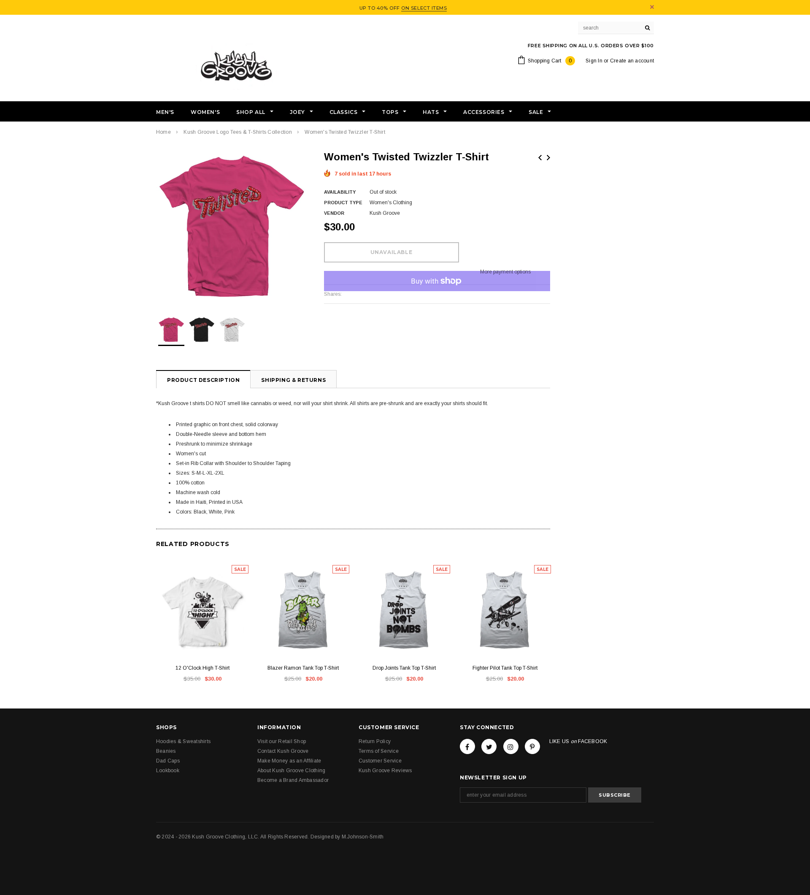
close (652, 7)
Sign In (594, 61)
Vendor (334, 213)
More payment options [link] (505, 272)
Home (163, 132)
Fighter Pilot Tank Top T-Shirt (504, 668)
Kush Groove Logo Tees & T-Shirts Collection (238, 132)
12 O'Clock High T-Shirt (203, 668)
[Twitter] (489, 746)
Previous (540, 157)
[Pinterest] (532, 746)
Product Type (343, 202)
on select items (424, 8)
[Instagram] (510, 746)
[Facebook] (467, 746)
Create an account (632, 61)
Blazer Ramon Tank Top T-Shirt (303, 668)
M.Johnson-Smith (363, 837)
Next (548, 157)
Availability (340, 192)
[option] (231, 226)
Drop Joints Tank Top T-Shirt (404, 668)
